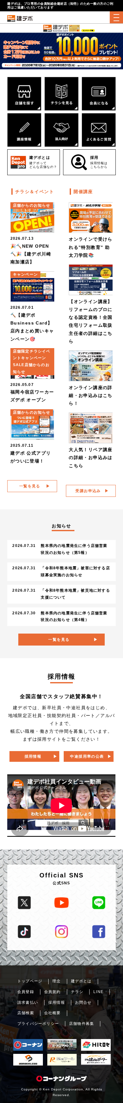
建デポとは (81, 981)
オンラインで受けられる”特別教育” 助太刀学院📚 (91, 247)
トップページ (29, 981)
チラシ (77, 992)
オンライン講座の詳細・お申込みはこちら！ (91, 395)
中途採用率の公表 (87, 756)
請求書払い (27, 1002)
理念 (56, 981)
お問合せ (83, 1002)
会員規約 (52, 992)
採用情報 (33, 756)
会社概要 (52, 1013)
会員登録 (25, 992)
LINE (98, 992)
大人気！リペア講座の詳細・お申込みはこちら (91, 457)
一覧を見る (29, 486)
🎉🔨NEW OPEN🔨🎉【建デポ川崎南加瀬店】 (30, 254)
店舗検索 (25, 1013)
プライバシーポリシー (38, 1023)
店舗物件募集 (81, 1023)
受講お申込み (88, 491)
